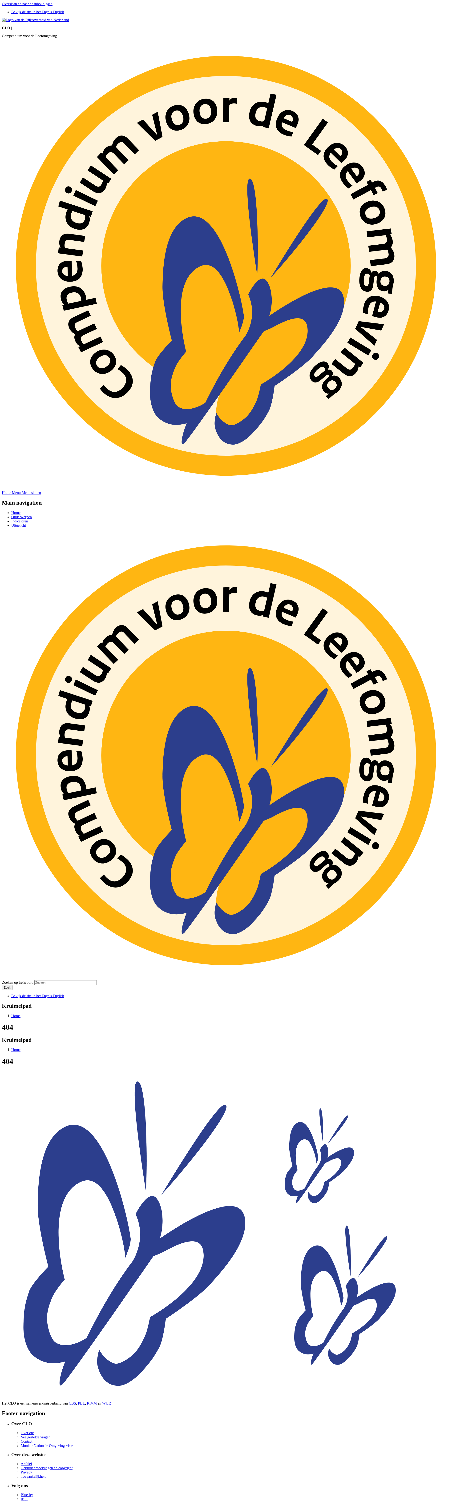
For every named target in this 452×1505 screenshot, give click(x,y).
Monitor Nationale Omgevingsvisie (47, 1446)
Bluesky (27, 1495)
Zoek (7, 987)
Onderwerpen (21, 517)
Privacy (26, 1472)
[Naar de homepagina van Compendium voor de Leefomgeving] (35, 20)
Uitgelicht (18, 525)
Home (15, 513)
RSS (24, 1499)
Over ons (27, 1433)
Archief (26, 1464)
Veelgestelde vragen (35, 1437)
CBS (72, 1403)
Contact (26, 1441)
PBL (81, 1403)
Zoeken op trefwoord (17, 982)
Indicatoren (19, 521)
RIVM (92, 1403)
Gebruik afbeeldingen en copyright (47, 1468)
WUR (106, 1403)
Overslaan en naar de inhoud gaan (27, 4)
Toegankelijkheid (33, 1476)
